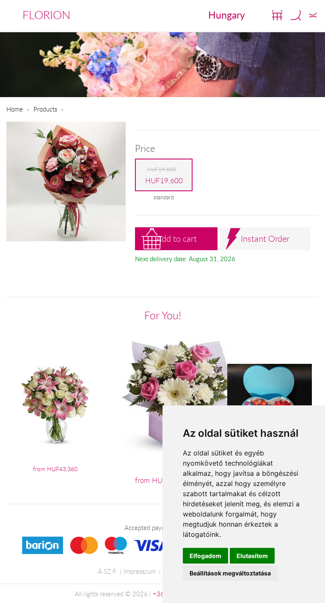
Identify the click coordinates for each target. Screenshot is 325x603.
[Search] (296, 15)
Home (14, 109)
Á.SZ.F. (107, 571)
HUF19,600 (164, 175)
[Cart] (277, 15)
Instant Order (265, 238)
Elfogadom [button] (205, 555)
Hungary (226, 14)
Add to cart (176, 238)
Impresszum (140, 571)
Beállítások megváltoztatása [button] (230, 573)
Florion (46, 14)
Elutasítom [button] (252, 555)
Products (45, 109)
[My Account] (313, 15)
